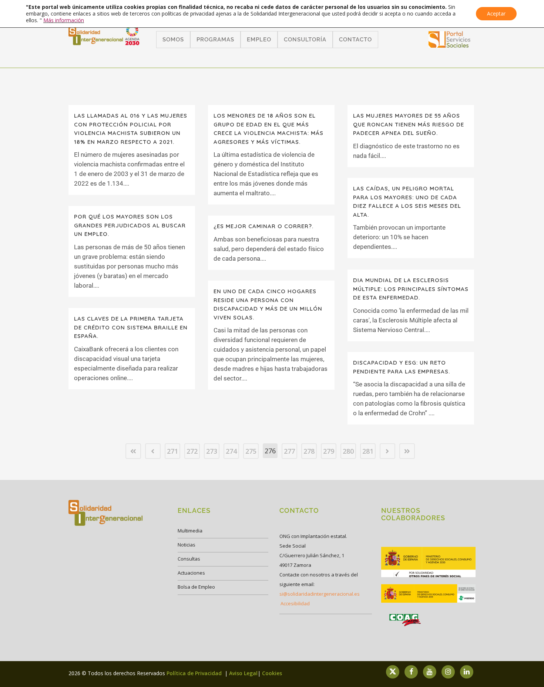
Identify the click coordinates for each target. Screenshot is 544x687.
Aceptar (496, 13)
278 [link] (309, 451)
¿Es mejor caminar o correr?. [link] (263, 226)
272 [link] (192, 451)
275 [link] (250, 451)
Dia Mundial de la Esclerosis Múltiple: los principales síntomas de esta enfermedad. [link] (411, 289)
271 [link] (172, 451)
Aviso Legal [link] (243, 673)
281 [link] (367, 451)
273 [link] (211, 451)
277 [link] (289, 451)
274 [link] (231, 451)
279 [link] (328, 451)
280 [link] (348, 451)
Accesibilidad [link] (295, 603)
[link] (450, 45)
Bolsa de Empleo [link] (196, 586)
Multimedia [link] (190, 530)
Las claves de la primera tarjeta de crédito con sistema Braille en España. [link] (131, 327)
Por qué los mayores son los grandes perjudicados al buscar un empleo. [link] (130, 225)
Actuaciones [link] (191, 572)
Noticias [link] (186, 544)
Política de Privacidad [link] (195, 673)
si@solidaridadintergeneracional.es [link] (319, 593)
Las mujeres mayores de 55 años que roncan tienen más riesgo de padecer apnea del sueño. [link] (408, 124)
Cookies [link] (272, 673)
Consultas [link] (189, 558)
